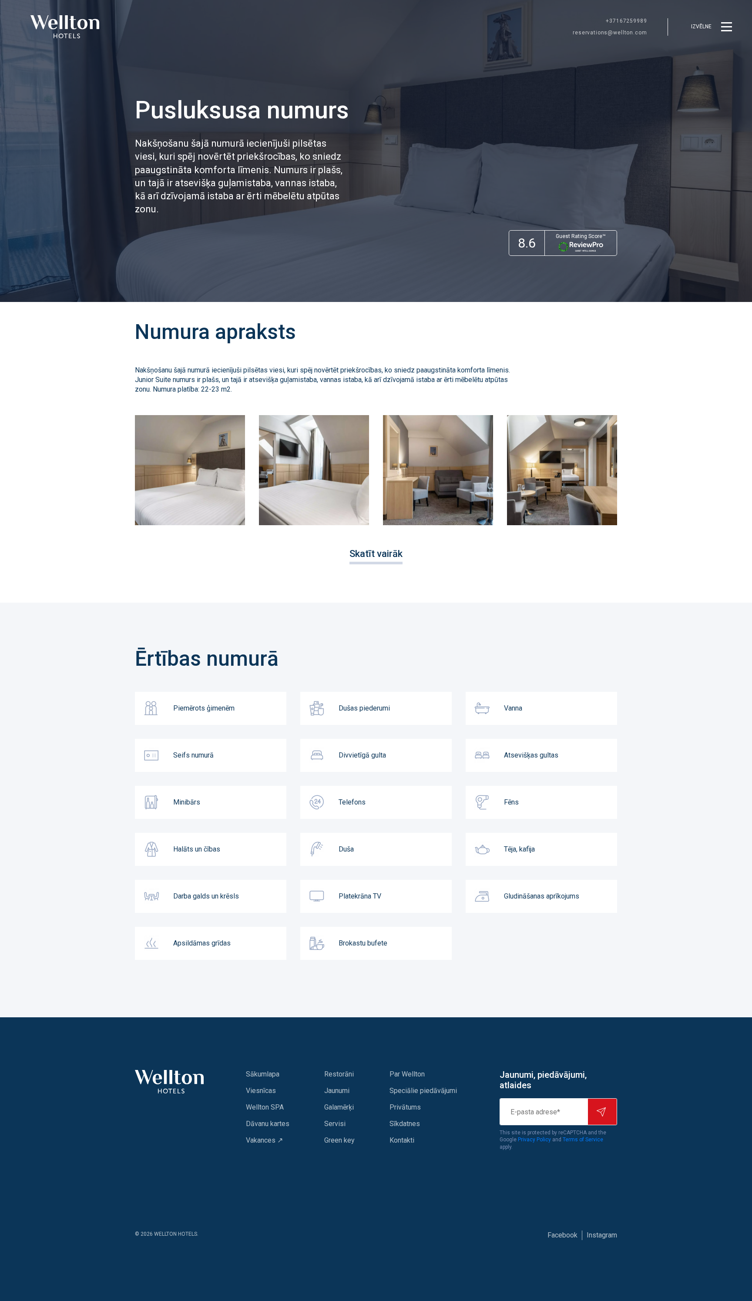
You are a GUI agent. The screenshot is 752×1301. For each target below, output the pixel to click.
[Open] (190, 470)
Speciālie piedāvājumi (423, 1090)
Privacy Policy (534, 1140)
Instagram (602, 1235)
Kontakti (401, 1140)
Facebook (562, 1235)
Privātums (405, 1107)
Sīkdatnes (404, 1124)
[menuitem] (267, 1074)
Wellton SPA (265, 1107)
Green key (339, 1140)
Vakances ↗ (264, 1140)
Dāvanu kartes (267, 1124)
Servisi (335, 1124)
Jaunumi (336, 1090)
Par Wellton (407, 1074)
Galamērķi (339, 1107)
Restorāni (339, 1074)
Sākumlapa (262, 1074)
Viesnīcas (261, 1090)
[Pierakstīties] (602, 1112)
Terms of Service (583, 1140)
